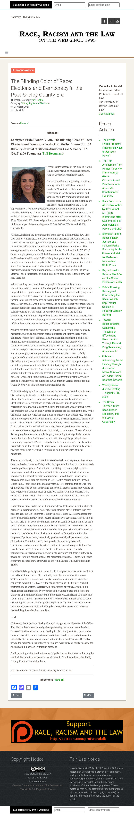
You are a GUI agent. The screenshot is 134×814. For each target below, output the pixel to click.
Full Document (53, 153)
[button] (6, 52)
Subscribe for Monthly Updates (31, 809)
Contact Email (107, 113)
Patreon (24, 123)
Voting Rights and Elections (35, 103)
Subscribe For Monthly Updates (31, 4)
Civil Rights (37, 100)
